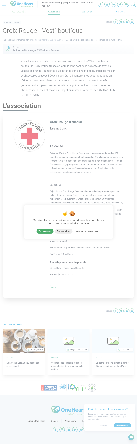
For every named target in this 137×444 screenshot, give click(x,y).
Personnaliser (63, 231)
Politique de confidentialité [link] (87, 231)
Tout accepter (45, 231)
